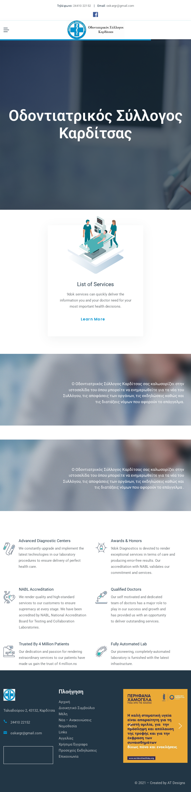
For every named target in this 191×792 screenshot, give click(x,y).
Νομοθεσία (68, 726)
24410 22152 (82, 5)
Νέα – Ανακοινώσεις (75, 720)
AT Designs (176, 783)
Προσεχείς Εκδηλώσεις (78, 750)
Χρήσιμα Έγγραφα (73, 744)
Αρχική (64, 702)
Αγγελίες (66, 738)
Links (63, 732)
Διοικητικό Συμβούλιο (77, 708)
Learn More (93, 319)
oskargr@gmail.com (120, 5)
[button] (130, 726)
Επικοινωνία (68, 756)
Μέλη (63, 714)
